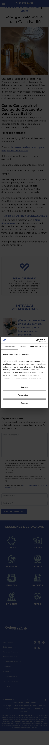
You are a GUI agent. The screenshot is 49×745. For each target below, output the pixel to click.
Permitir (24, 387)
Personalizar (23, 395)
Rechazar (24, 403)
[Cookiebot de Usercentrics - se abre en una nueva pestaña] (35, 340)
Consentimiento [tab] (9, 346)
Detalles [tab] (23, 346)
